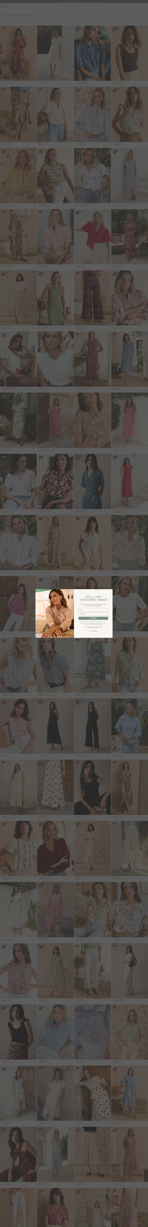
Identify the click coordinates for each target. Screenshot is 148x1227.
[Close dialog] (111, 591)
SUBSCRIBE (93, 618)
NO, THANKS (93, 631)
